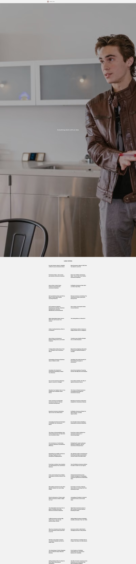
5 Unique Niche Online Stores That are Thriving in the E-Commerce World (56, 350)
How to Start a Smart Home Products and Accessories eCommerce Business (55, 286)
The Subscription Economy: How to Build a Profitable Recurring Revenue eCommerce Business (57, 509)
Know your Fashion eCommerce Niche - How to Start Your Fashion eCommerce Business (78, 276)
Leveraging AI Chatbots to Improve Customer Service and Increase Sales (79, 498)
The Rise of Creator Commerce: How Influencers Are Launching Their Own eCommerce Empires (79, 562)
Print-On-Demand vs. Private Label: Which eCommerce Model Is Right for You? (57, 498)
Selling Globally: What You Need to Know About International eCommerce (57, 562)
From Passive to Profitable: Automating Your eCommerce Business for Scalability (77, 551)
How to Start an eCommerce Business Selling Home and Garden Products (57, 339)
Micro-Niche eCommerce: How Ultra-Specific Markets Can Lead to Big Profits (57, 488)
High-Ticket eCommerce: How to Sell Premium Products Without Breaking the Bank (78, 509)
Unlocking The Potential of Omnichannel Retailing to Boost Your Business (56, 371)
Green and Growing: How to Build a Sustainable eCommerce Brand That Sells (57, 476)
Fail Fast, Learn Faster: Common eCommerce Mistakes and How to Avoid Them (56, 541)
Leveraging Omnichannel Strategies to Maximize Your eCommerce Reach (57, 423)
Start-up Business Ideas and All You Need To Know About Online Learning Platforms (57, 297)
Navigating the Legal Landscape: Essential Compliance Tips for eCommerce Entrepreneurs (78, 444)
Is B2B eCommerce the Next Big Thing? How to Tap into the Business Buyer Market (56, 520)
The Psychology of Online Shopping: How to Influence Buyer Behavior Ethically (57, 551)
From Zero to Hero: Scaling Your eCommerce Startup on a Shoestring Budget (78, 434)
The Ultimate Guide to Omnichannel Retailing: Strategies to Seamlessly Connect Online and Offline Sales (79, 455)
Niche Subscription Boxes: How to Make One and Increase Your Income (56, 320)
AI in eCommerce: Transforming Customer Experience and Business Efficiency (57, 444)
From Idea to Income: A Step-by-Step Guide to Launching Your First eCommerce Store (79, 488)
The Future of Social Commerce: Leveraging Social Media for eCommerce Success (78, 391)
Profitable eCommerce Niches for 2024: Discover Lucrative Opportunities (78, 412)
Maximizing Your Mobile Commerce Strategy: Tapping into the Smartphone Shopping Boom (57, 455)
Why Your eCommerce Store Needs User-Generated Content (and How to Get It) (57, 530)
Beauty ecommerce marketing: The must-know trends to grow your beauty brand (79, 297)
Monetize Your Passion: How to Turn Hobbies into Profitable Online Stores (57, 391)
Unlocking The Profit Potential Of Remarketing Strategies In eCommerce (78, 361)
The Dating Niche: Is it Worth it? (78, 318)
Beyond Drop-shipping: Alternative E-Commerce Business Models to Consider (79, 350)
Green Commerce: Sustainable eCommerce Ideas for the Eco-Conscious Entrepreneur (56, 402)
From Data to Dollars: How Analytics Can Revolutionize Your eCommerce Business (57, 465)
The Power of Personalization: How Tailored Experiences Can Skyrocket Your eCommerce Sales (57, 434)
